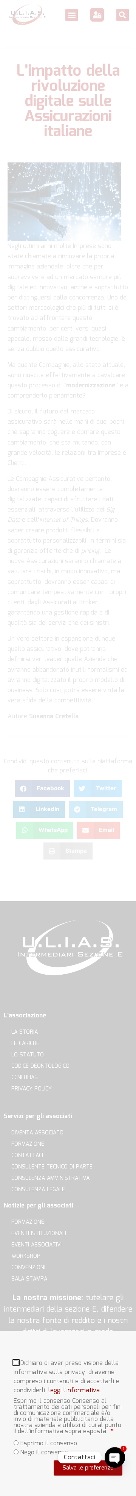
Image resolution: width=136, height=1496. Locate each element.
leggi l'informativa (74, 1390)
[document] (68, 748)
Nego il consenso (44, 1452)
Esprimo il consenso (48, 1443)
